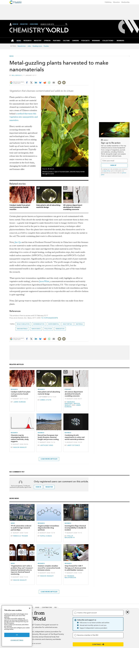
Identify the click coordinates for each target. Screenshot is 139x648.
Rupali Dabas (46, 536)
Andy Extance (73, 445)
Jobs (29, 46)
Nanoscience (36, 328)
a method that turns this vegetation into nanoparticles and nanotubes (23, 116)
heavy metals (67, 324)
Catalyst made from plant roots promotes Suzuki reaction (19, 207)
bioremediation (38, 324)
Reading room (37, 46)
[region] (17, 625)
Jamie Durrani (19, 402)
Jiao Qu (18, 242)
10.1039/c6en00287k (49, 318)
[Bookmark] (64, 82)
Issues (37, 607)
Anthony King (46, 445)
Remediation (60, 328)
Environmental (53, 324)
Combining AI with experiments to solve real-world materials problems (75, 437)
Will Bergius (17, 75)
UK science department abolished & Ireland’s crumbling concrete (72, 207)
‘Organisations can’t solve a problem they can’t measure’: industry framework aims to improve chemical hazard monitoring (22, 570)
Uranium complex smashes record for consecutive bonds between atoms (49, 568)
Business (41, 432)
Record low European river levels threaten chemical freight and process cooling (48, 437)
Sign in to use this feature (78, 78)
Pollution (48, 328)
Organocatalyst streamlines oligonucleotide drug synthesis (48, 528)
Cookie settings (17, 640)
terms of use (106, 171)
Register (24, 24)
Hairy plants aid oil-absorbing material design (48, 206)
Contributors (47, 607)
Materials (79, 324)
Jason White (44, 281)
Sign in (38, 487)
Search (66, 24)
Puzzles (46, 46)
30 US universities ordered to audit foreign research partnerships (21, 528)
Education (116, 2)
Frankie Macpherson (70, 576)
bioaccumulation (23, 324)
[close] (88, 78)
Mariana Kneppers (70, 402)
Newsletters (22, 46)
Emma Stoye (45, 400)
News (11, 56)
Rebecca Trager (20, 536)
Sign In (15, 24)
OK (17, 635)
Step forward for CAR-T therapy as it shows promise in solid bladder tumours (75, 568)
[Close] (29, 608)
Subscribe (34, 24)
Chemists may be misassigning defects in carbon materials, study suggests (20, 438)
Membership (125, 2)
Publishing (108, 2)
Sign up (113, 165)
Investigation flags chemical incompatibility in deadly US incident (75, 528)
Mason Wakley (20, 447)
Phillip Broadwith (70, 536)
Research (14, 389)
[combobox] (53, 24)
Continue (96, 644)
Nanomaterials (22, 328)
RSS (55, 607)
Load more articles (49, 459)
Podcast (68, 389)
